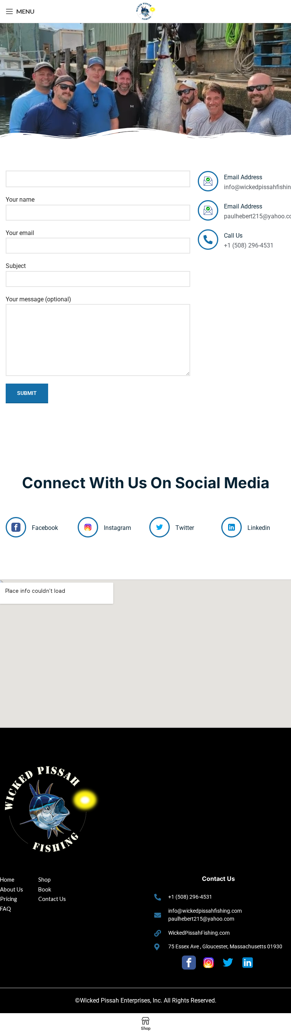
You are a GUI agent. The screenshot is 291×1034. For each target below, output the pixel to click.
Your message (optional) (38, 299)
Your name (20, 199)
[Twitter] (159, 527)
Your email (20, 233)
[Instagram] (88, 527)
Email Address (243, 177)
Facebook (45, 527)
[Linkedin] (231, 527)
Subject (16, 265)
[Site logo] (145, 10)
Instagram (117, 527)
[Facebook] (16, 527)
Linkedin (258, 527)
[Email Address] (208, 181)
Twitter (184, 527)
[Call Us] (208, 239)
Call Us (233, 235)
